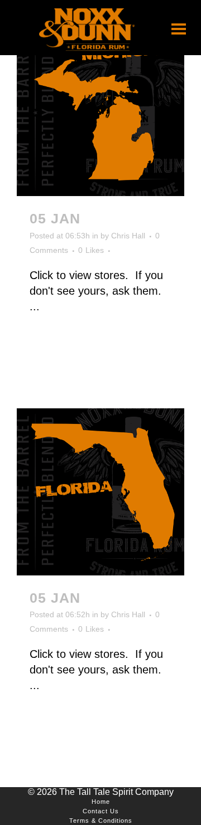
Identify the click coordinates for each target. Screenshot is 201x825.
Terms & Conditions (100, 820)
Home (101, 801)
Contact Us (101, 811)
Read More (62, 346)
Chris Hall (128, 235)
